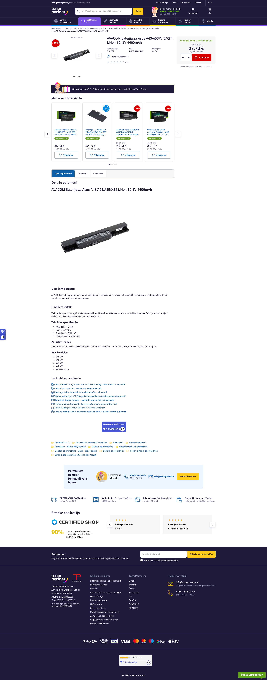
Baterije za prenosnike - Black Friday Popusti (76, 455)
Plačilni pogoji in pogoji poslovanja (105, 581)
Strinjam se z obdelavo (161, 560)
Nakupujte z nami (100, 576)
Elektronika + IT (71, 28)
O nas (131, 581)
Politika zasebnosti (98, 585)
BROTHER (133, 608)
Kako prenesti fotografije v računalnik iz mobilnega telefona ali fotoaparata (89, 384)
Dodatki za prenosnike (129, 28)
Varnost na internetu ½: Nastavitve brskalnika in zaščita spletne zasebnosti (90, 396)
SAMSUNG (134, 604)
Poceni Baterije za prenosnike (144, 451)
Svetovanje (98, 173)
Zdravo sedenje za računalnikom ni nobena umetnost (79, 408)
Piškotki (93, 588)
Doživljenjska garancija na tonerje (105, 612)
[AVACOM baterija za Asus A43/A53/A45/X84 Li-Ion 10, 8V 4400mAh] (76, 71)
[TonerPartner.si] (59, 11)
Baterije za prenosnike (150, 28)
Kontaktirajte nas (188, 476)
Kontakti (198, 3)
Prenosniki (113, 28)
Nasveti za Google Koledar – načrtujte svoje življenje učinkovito (84, 400)
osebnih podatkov (170, 560)
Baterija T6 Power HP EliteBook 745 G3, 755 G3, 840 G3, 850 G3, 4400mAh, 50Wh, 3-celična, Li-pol (95, 135)
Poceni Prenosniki (137, 442)
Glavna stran (56, 28)
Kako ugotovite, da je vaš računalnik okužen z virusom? (80, 392)
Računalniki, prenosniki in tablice (93, 28)
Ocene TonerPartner (99, 623)
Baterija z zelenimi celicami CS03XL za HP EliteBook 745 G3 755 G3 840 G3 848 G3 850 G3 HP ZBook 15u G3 (159, 135)
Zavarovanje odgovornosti (102, 616)
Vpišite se (193, 13)
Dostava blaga (162, 3)
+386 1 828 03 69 (169, 11)
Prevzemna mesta (98, 600)
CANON (132, 600)
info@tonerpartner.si (164, 476)
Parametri (82, 173)
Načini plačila (96, 604)
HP (130, 596)
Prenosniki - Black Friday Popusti (70, 446)
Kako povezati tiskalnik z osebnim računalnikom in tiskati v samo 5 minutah (90, 411)
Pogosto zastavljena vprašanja (104, 620)
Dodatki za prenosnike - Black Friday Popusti (76, 451)
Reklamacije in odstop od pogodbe (106, 592)
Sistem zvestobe (97, 608)
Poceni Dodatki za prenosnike (133, 446)
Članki (174, 3)
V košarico (204, 57)
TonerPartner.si (137, 576)
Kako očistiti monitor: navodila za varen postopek (78, 388)
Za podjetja (185, 3)
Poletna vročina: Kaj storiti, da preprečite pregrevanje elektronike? (85, 404)
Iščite (138, 11)
